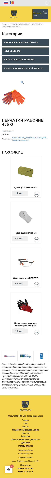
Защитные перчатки (20, 140)
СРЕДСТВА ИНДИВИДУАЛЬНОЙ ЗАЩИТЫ (26, 24)
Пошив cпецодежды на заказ (25, 429)
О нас (25, 423)
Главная (5, 24)
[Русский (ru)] (6, 2)
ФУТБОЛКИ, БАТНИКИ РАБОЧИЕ (19, 60)
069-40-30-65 (25, 468)
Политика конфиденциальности (25, 439)
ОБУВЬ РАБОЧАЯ (12, 51)
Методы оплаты (25, 445)
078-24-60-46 (25, 471)
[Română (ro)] (12, 2)
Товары (25, 426)
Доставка (25, 442)
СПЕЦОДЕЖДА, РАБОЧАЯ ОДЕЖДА (21, 42)
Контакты (25, 436)
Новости (25, 433)
